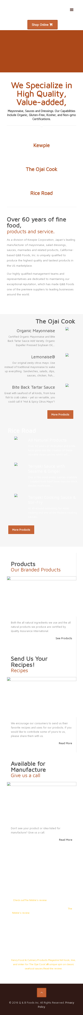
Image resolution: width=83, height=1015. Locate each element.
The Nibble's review (35, 900)
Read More (65, 743)
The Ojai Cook (41, 169)
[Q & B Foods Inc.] (41, 9)
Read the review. (52, 968)
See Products (64, 638)
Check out (18, 900)
